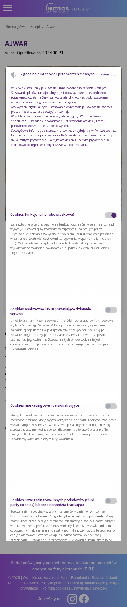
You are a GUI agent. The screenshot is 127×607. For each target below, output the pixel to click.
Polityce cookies (105, 130)
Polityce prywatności (33, 140)
